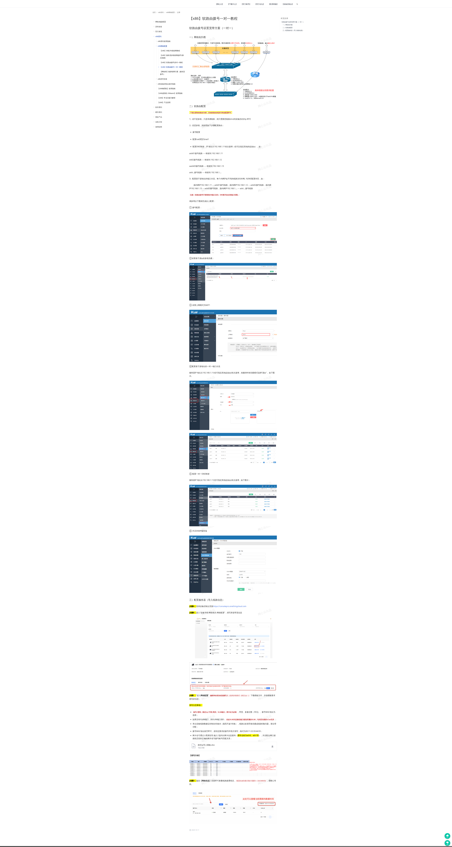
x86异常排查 (162, 79)
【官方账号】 (246, 4)
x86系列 (161, 12)
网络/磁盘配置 (160, 22)
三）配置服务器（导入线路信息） (293, 30)
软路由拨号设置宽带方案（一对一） (293, 22)
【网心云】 (219, 4)
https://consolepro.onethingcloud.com (229, 606)
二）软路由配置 (288, 28)
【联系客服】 (273, 4)
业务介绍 (158, 122)
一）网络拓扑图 (288, 25)
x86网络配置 (170, 12)
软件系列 (158, 107)
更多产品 (158, 117)
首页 (154, 12)
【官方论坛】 (260, 4)
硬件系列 (158, 112)
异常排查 (158, 27)
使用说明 (158, 127)
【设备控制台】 (288, 4)
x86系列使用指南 (164, 41)
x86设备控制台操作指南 (166, 84)
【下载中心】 (232, 4)
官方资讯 (158, 31)
